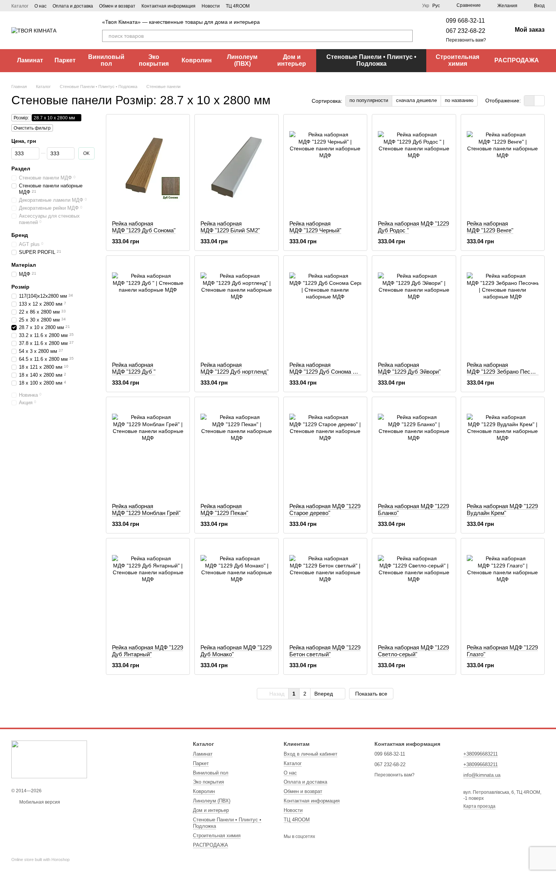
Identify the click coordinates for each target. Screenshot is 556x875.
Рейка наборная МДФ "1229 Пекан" (224, 509)
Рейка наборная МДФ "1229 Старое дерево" (324, 509)
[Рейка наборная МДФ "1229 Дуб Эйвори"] (414, 308)
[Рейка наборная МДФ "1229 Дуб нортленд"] (236, 308)
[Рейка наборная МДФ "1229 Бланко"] (414, 450)
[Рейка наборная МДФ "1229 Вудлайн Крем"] (503, 450)
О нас (40, 6)
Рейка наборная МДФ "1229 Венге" (490, 226)
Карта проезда (479, 806)
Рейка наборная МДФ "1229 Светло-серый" (413, 650)
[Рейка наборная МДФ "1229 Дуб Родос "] (414, 167)
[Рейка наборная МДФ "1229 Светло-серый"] (414, 591)
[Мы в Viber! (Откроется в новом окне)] (269, 6)
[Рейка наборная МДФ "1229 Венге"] (503, 167)
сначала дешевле (416, 100)
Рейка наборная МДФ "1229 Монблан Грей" (146, 509)
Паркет (65, 60)
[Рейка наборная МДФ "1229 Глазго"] (503, 591)
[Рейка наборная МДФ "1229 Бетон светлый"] (325, 591)
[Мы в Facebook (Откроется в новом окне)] (260, 6)
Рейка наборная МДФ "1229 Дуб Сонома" (143, 226)
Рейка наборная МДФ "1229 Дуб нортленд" (234, 368)
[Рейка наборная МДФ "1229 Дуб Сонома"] (148, 167)
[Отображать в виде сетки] (529, 101)
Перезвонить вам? (466, 40)
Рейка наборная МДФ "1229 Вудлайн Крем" (502, 509)
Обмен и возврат (117, 6)
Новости (211, 6)
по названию (459, 100)
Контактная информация (168, 6)
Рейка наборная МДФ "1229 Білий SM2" (230, 226)
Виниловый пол (106, 60)
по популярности (368, 100)
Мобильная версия (39, 802)
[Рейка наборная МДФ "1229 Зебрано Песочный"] (503, 308)
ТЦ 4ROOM (238, 6)
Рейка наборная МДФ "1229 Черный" (315, 226)
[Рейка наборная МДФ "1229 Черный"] (325, 167)
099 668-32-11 (465, 20)
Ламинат (30, 60)
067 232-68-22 (465, 31)
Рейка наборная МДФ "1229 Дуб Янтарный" (147, 650)
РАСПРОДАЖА (516, 60)
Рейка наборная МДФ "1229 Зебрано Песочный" (507, 368)
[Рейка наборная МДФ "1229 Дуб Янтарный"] (148, 591)
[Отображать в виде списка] (539, 101)
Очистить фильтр (32, 128)
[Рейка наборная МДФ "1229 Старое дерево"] (325, 450)
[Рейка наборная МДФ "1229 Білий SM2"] (236, 167)
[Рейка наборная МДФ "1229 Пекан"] (236, 450)
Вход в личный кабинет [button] (310, 754)
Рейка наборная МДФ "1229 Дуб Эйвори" (409, 368)
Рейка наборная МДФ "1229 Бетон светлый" (324, 650)
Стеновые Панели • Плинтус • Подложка (371, 60)
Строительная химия (457, 60)
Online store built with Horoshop (40, 859)
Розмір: (21, 118)
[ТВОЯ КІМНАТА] (49, 759)
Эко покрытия (154, 60)
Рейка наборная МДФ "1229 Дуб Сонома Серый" (330, 368)
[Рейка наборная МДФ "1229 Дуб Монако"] (236, 591)
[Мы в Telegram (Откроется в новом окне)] (278, 6)
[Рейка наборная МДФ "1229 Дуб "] (148, 308)
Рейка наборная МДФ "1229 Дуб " (133, 368)
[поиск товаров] (407, 36)
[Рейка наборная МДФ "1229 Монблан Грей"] (148, 450)
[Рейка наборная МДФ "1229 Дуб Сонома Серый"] (325, 308)
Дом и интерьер (291, 60)
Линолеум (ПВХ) (242, 60)
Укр (425, 5)
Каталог (19, 6)
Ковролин (197, 60)
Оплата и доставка (73, 6)
